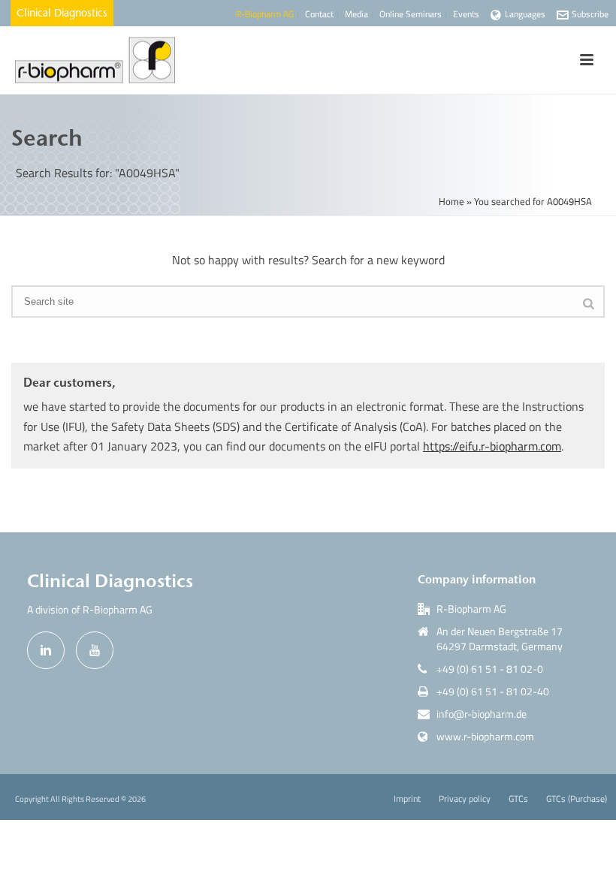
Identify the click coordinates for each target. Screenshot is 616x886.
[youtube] (94, 650)
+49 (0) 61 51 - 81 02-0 (489, 669)
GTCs (518, 799)
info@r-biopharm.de (481, 714)
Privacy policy (465, 799)
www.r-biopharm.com (485, 736)
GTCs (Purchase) (576, 799)
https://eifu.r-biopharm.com (492, 446)
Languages (525, 14)
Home (451, 201)
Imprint (407, 799)
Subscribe (590, 14)
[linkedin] (46, 650)
